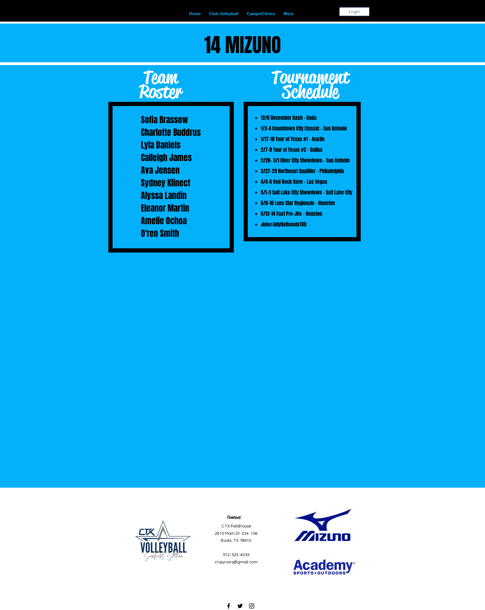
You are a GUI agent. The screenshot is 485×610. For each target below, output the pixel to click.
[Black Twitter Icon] (240, 605)
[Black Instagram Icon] (251, 605)
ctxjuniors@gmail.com (236, 562)
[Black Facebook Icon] (228, 605)
